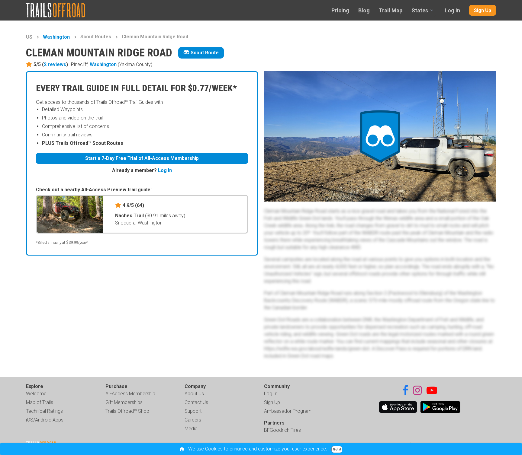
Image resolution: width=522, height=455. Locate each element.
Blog (364, 10)
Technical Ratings (44, 411)
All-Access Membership (130, 393)
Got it (337, 449)
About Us (194, 393)
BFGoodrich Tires (282, 430)
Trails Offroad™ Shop (127, 411)
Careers (193, 420)
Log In (452, 10)
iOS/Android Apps (44, 420)
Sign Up (482, 10)
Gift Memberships (124, 402)
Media (191, 428)
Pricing (340, 10)
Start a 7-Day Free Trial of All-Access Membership (142, 158)
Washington (56, 37)
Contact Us (196, 402)
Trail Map (390, 10)
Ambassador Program (287, 411)
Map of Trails (39, 402)
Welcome (36, 393)
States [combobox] (419, 10)
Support (193, 411)
